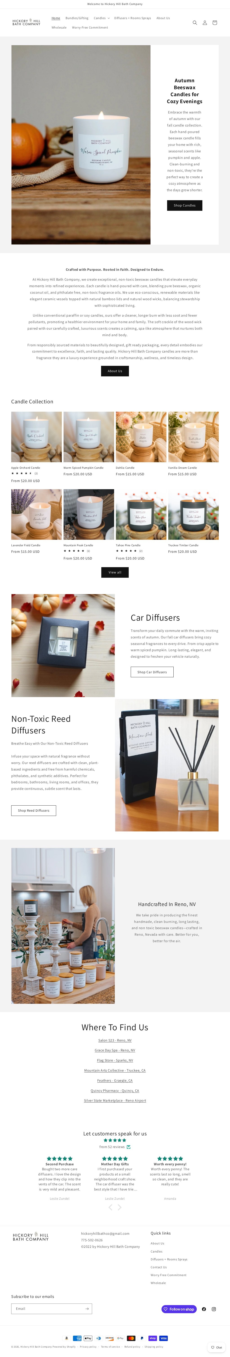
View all (115, 572)
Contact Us (159, 1267)
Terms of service (110, 1346)
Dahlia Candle (125, 468)
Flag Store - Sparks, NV (115, 1060)
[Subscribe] (87, 1309)
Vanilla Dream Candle (182, 468)
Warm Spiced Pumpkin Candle (84, 468)
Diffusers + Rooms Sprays (169, 1259)
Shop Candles (185, 205)
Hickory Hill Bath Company (36, 1346)
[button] (101, 18)
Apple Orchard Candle (25, 468)
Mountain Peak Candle (78, 545)
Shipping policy (154, 1346)
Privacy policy (88, 1346)
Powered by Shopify (64, 1346)
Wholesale (158, 1283)
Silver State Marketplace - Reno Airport (115, 1100)
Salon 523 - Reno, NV (115, 1040)
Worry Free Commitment (169, 1275)
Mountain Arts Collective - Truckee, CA (115, 1070)
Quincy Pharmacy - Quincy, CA (115, 1090)
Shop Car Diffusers (152, 672)
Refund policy (132, 1346)
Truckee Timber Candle (183, 545)
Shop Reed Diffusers (33, 810)
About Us (115, 371)
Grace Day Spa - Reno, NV (115, 1050)
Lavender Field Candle (25, 545)
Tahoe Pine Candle (128, 545)
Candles (156, 1251)
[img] (115, 1140)
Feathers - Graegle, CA (115, 1080)
